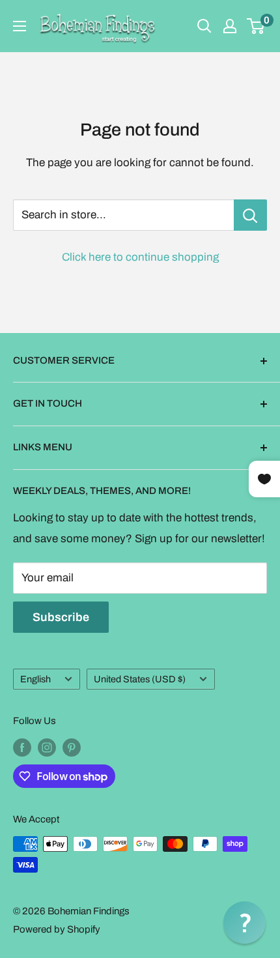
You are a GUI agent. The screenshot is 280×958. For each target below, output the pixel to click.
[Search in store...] (250, 215)
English (35, 679)
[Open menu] (19, 26)
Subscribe (61, 617)
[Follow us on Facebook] (22, 747)
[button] (244, 922)
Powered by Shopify (56, 929)
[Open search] (204, 26)
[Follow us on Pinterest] (72, 747)
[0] (256, 26)
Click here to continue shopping (140, 257)
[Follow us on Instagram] (47, 747)
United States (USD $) (140, 679)
